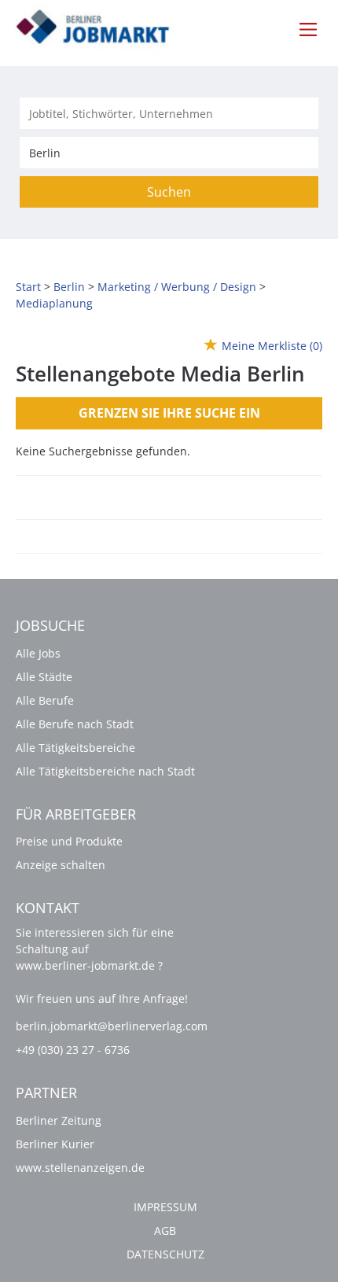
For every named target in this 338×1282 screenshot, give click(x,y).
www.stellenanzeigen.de (80, 1167)
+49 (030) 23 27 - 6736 (73, 1049)
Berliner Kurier (55, 1143)
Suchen (169, 192)
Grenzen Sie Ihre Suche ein (169, 413)
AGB (165, 1230)
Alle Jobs (38, 653)
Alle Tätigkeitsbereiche (75, 747)
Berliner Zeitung (58, 1120)
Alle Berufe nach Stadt (75, 724)
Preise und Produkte (69, 841)
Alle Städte (44, 676)
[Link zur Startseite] (102, 27)
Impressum (165, 1206)
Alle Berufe (45, 700)
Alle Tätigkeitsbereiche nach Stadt (105, 771)
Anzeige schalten (60, 864)
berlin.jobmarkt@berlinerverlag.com (112, 1026)
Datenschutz (165, 1254)
